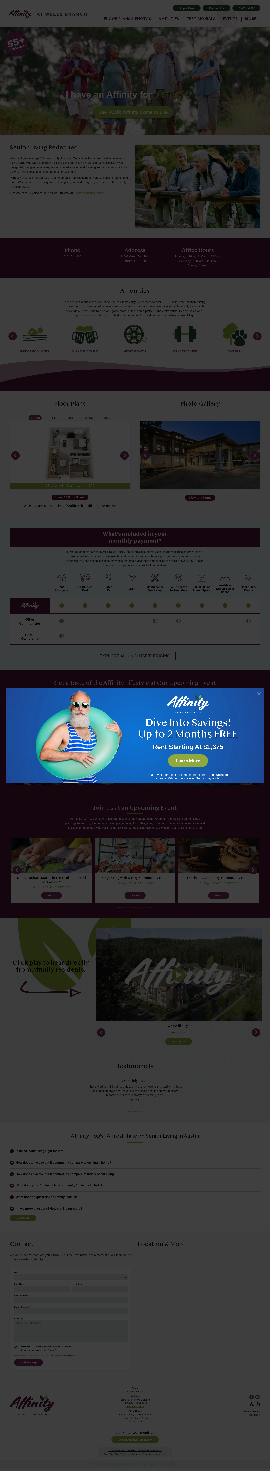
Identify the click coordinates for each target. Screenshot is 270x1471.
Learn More (188, 761)
